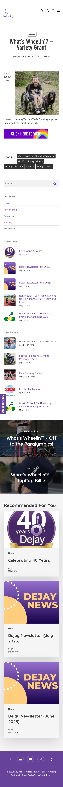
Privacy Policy (49, 772)
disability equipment (45, 156)
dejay (17, 56)
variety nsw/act (44, 166)
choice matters (25, 156)
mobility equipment (14, 166)
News (32, 34)
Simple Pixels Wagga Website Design (37, 775)
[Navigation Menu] (58, 10)
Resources (9, 216)
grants (39, 161)
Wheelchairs (9, 228)
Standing (8, 222)
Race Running (10, 209)
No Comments (44, 56)
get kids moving (26, 161)
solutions (29, 166)
